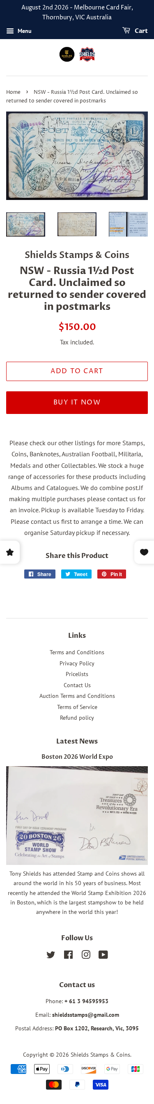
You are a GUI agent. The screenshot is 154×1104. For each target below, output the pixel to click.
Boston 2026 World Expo (77, 757)
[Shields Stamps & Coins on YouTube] (103, 956)
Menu (24, 31)
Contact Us (77, 685)
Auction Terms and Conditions (77, 696)
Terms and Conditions (77, 652)
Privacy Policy (77, 663)
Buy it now (77, 402)
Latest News (77, 741)
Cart (140, 31)
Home (13, 92)
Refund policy (77, 717)
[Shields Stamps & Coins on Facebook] (68, 956)
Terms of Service (77, 707)
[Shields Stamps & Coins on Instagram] (85, 956)
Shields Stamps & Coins (100, 1054)
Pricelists (77, 674)
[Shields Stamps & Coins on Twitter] (50, 956)
